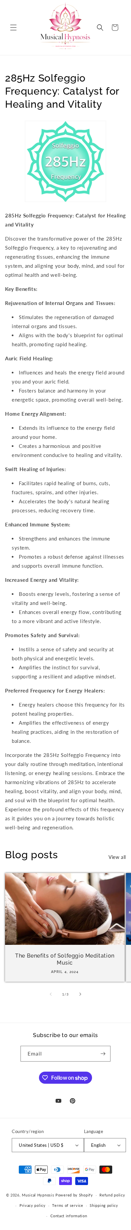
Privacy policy (32, 1205)
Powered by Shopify (74, 1195)
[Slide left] (50, 994)
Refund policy (112, 1195)
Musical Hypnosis (38, 1195)
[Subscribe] (102, 1054)
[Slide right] (80, 994)
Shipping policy (104, 1205)
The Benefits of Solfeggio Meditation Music (65, 959)
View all (117, 857)
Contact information (68, 1216)
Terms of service (67, 1205)
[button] (13, 27)
